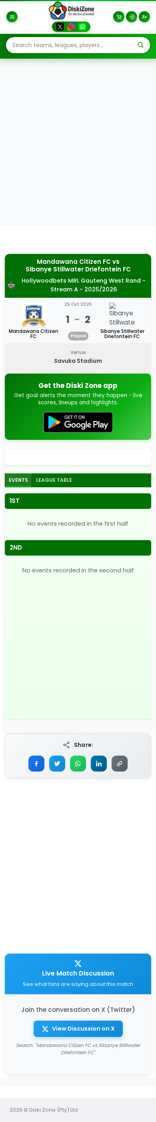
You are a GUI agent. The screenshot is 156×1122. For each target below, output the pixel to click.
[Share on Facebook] (36, 764)
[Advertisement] (78, 142)
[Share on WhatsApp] (78, 764)
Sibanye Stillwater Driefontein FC (78, 269)
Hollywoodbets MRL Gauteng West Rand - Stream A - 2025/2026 (84, 285)
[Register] (144, 16)
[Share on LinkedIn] (99, 764)
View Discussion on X (83, 1029)
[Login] (131, 16)
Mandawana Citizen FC (74, 262)
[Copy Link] (120, 764)
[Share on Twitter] (57, 764)
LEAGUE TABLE (54, 480)
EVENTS (18, 480)
